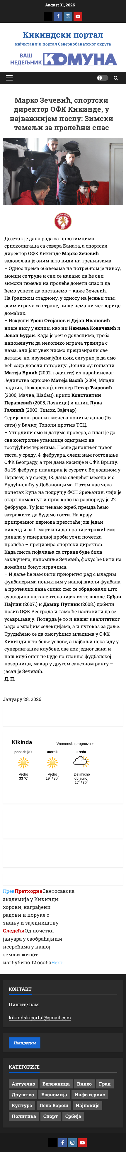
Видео (84, 1084)
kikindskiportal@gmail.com (40, 1017)
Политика (24, 1116)
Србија (73, 1116)
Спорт (50, 1116)
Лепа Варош (54, 1105)
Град (105, 1084)
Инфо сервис (89, 1094)
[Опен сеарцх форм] (116, 78)
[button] (9, 78)
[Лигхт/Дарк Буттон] (102, 78)
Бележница (56, 1084)
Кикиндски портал (63, 34)
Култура (22, 1105)
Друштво (23, 1094)
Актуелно (23, 1084)
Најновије (87, 1105)
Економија (54, 1094)
